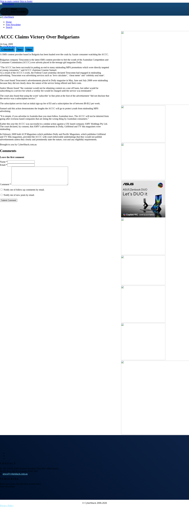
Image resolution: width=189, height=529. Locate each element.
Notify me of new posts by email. (19, 195)
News (20, 49)
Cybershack (7, 49)
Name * (3, 162)
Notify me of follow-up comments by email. (24, 189)
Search (9, 27)
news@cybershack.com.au (15, 474)
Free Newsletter (18, 11)
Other (29, 49)
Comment (5, 184)
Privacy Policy (7, 505)
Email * (3, 165)
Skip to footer (26, 1)
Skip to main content (9, 1)
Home (9, 22)
